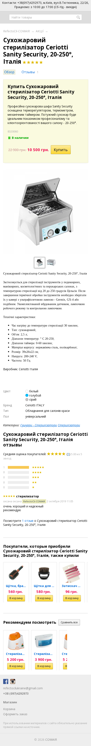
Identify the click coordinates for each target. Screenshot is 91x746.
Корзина (9, 709)
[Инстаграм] (12, 683)
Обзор (9, 72)
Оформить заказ (15, 714)
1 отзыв (27, 521)
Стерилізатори (69, 425)
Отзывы (28, 72)
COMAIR (51, 740)
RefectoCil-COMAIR (16, 31)
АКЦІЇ (40, 31)
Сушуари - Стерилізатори (38, 425)
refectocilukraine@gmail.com (23, 688)
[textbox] (45, 17)
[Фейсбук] (5, 683)
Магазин (10, 702)
